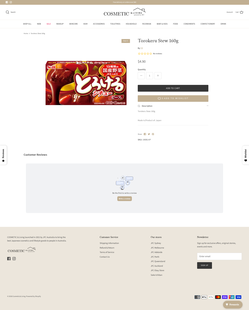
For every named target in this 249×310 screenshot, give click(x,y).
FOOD (175, 23)
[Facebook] (7, 2)
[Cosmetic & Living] (124, 12)
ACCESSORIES (99, 23)
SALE (49, 23)
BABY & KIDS (162, 23)
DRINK (223, 23)
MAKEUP (60, 23)
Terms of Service (107, 252)
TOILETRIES (115, 23)
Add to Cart (173, 88)
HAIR (85, 23)
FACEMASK (146, 23)
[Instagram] (11, 2)
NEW (39, 23)
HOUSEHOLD (131, 23)
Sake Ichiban (156, 275)
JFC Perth (155, 256)
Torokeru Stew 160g (38, 33)
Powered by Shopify (33, 296)
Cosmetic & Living (19, 296)
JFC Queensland (158, 261)
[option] (86, 83)
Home (26, 33)
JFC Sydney (156, 243)
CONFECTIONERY (208, 23)
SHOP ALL (27, 23)
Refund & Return (107, 247)
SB (141, 48)
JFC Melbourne (157, 247)
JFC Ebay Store (157, 270)
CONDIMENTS (189, 23)
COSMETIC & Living (15, 237)
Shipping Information (109, 243)
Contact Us (105, 256)
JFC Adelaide (156, 252)
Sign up (204, 265)
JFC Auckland (157, 265)
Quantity (142, 69)
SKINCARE (73, 23)
